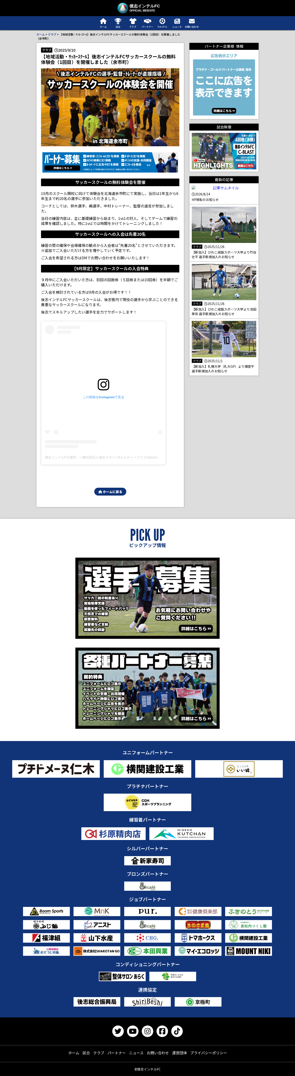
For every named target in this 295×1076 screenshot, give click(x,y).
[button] (110, 162)
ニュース (136, 1052)
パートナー (116, 1052)
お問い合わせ (158, 1052)
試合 (86, 1052)
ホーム (40, 34)
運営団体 (179, 1052)
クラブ (52, 34)
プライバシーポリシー (208, 1052)
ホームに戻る (112, 491)
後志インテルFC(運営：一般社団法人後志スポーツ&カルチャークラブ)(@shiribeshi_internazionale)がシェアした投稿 (130, 457)
